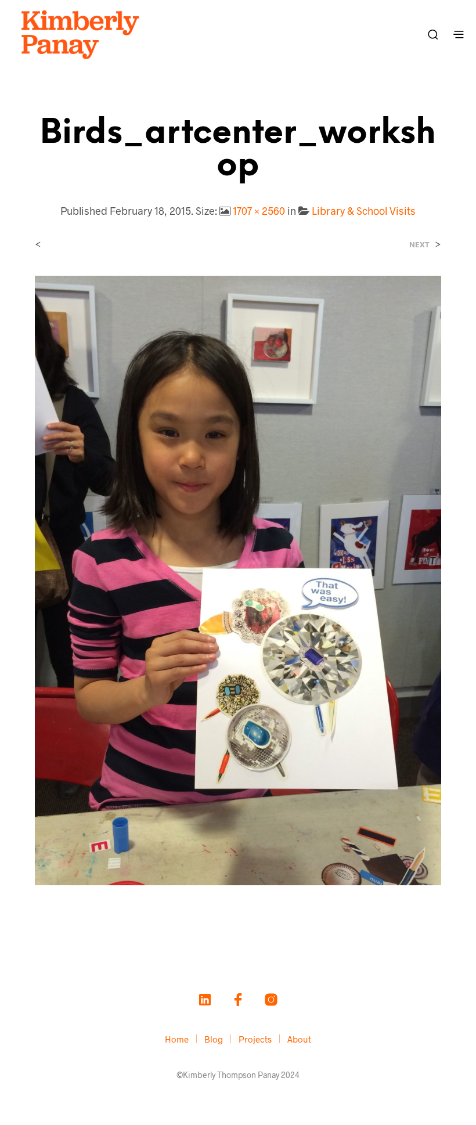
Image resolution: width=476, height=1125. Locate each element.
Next (419, 244)
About (299, 1039)
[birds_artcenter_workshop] (238, 579)
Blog (213, 1039)
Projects (255, 1039)
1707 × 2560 (259, 210)
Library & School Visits (364, 210)
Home (177, 1039)
